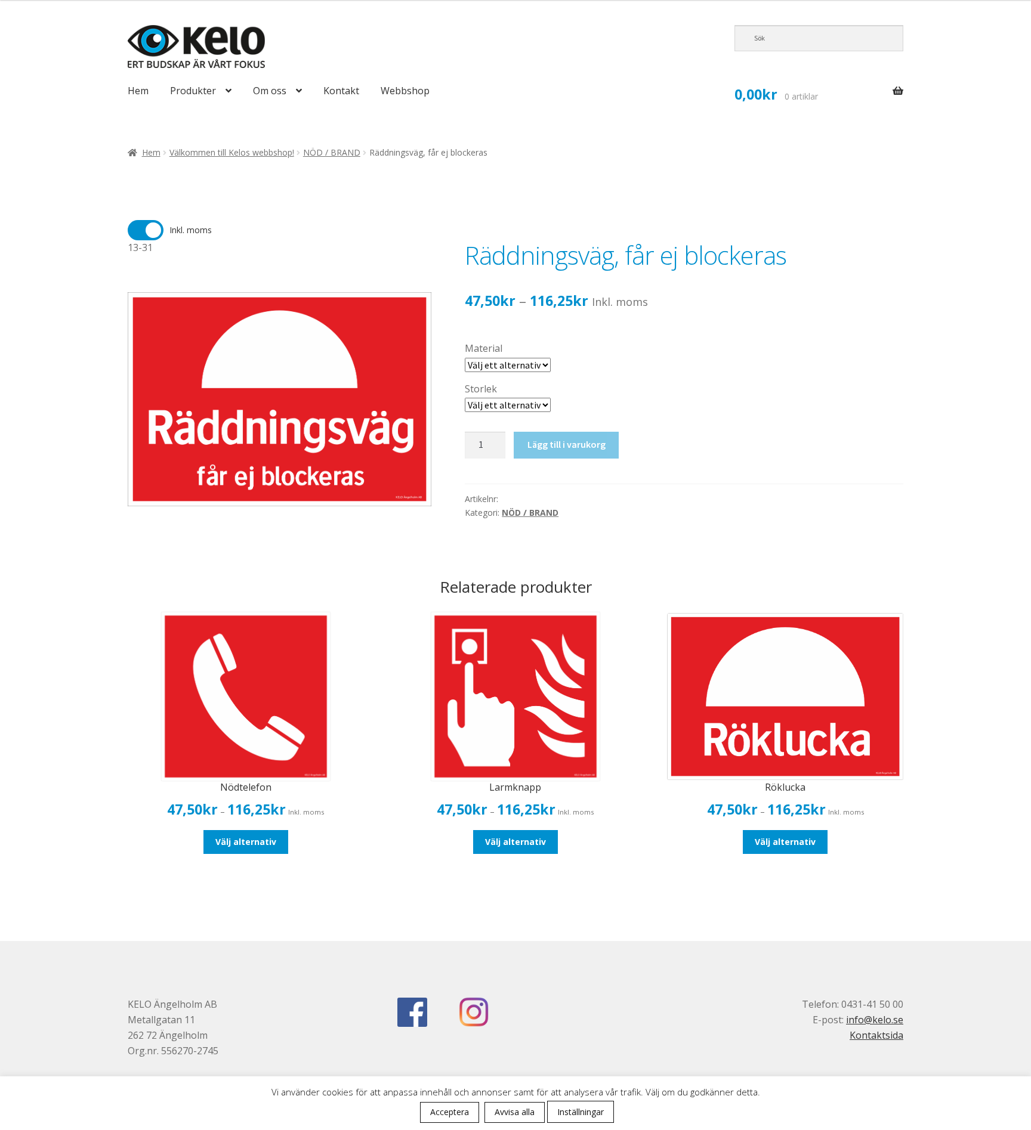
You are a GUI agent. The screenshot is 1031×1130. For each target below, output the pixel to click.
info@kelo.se (874, 1019)
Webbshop (405, 90)
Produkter (193, 90)
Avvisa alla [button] (515, 1111)
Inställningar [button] (580, 1111)
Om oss (269, 90)
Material (483, 348)
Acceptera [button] (449, 1111)
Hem (138, 90)
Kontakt (341, 90)
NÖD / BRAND (331, 152)
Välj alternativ (245, 841)
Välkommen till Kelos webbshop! (231, 152)
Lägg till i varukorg (566, 444)
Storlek (481, 388)
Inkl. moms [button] (190, 230)
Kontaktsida (876, 1035)
